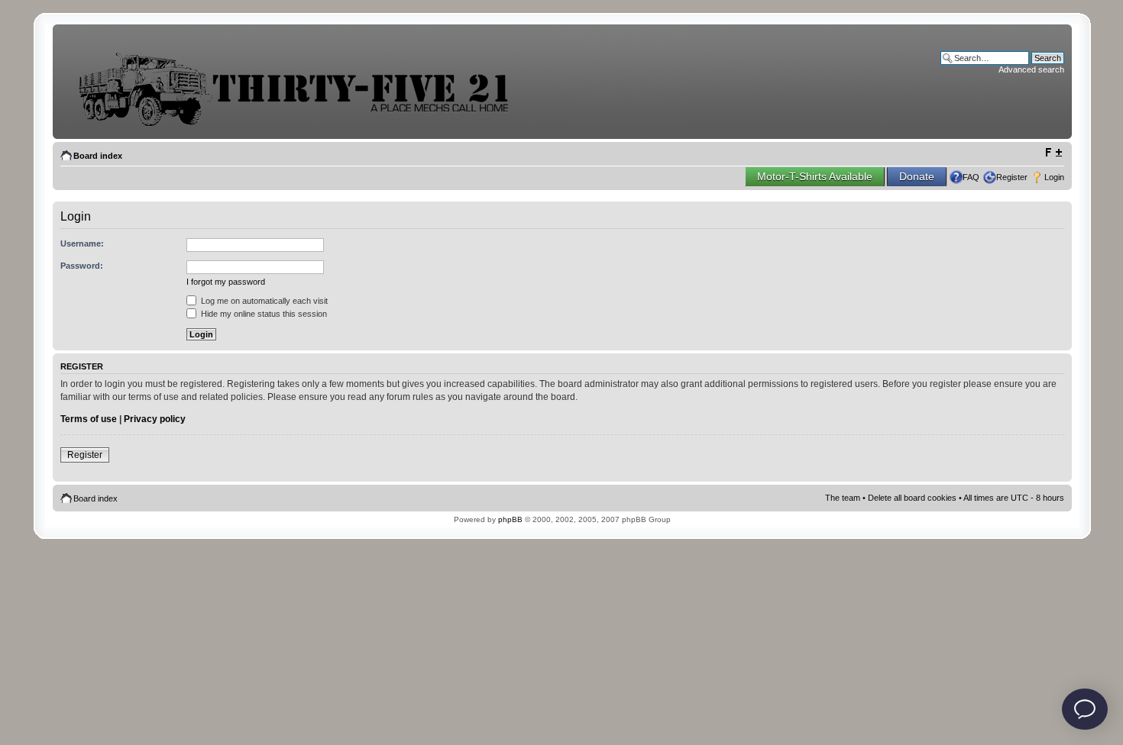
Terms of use (88, 419)
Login (1054, 177)
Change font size (1053, 153)
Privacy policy (155, 419)
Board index (97, 155)
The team (842, 497)
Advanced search (1031, 69)
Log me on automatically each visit (263, 300)
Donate (916, 176)
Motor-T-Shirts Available (814, 176)
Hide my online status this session (263, 313)
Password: (81, 265)
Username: (82, 243)
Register (1012, 177)
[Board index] (305, 125)
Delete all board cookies (912, 497)
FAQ (971, 177)
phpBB (510, 519)
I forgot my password (225, 281)
